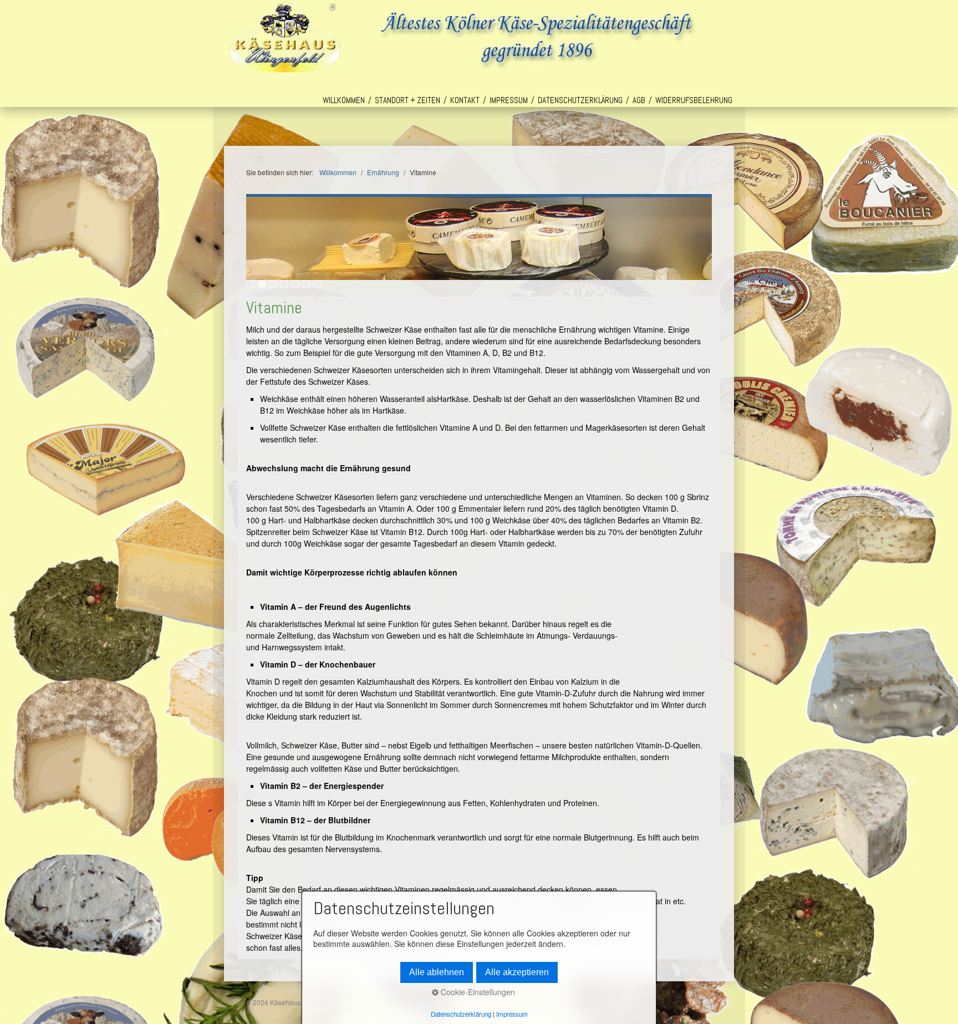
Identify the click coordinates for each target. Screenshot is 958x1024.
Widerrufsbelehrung (693, 100)
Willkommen (344, 100)
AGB (639, 100)
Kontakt (465, 100)
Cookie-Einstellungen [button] (477, 992)
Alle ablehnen (436, 972)
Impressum (509, 100)
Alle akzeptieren (517, 972)
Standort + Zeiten (407, 100)
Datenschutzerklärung (580, 100)
